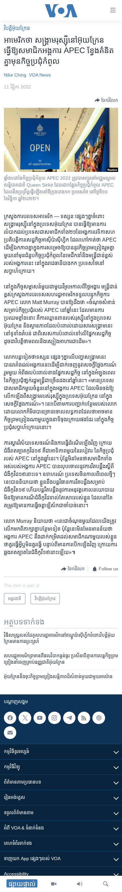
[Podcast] (98, 718)
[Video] (53, 884)
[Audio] (79, 884)
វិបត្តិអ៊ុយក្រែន (17, 28)
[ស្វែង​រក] (105, 884)
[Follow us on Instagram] (54, 718)
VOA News (40, 74)
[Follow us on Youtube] (40, 718)
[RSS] (84, 718)
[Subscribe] (10, 732)
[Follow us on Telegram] (69, 718)
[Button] (106, 100)
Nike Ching (15, 74)
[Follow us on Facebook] (10, 718)
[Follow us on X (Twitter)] (25, 718)
